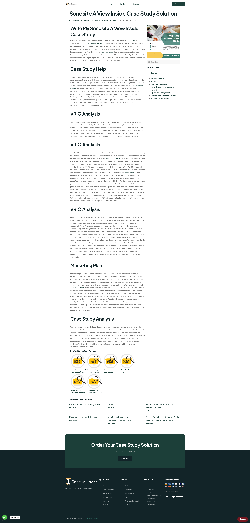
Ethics (153, 81)
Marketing (155, 90)
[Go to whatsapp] (4, 517)
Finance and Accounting (160, 84)
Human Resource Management (162, 87)
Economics (155, 76)
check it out (79, 288)
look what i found (106, 52)
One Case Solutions (92, 518)
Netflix (110, 404)
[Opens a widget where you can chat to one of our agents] (242, 519)
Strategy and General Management (164, 96)
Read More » (73, 407)
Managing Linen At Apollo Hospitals (83, 417)
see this (132, 41)
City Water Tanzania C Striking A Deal (84, 404)
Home (71, 20)
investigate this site (112, 158)
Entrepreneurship (157, 79)
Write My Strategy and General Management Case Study (96, 20)
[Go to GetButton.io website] (5, 521)
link (96, 279)
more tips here (130, 173)
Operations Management (160, 93)
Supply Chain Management (161, 98)
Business (154, 73)
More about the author (96, 43)
